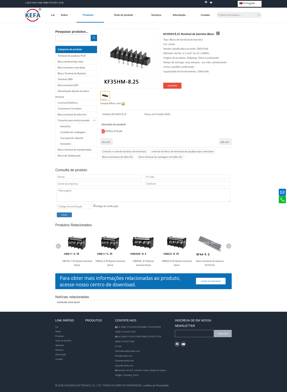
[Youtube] (211, 3)
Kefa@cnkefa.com (123, 356)
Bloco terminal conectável (71, 67)
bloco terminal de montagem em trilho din (160, 157)
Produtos (59, 336)
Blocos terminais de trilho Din (117, 157)
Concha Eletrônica (67, 103)
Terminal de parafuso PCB (72, 56)
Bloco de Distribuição (69, 155)
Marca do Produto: (154, 114)
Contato (59, 359)
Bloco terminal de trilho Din (72, 114)
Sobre (58, 331)
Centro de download (210, 281)
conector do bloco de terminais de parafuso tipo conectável (182, 151)
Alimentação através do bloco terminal (72, 94)
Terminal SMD (65, 79)
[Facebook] (206, 3)
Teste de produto (63, 340)
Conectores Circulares (69, 108)
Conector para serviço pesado (74, 120)
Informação (60, 354)
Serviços (59, 350)
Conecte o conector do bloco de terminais (124, 151)
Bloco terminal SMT (68, 85)
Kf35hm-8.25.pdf (113, 131)
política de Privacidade (157, 385)
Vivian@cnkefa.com (124, 360)
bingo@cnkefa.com (124, 365)
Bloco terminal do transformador (74, 149)
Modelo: (107, 114)
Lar (56, 327)
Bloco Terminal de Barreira (72, 73)
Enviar (64, 214)
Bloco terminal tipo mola (70, 61)
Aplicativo (59, 345)
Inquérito (172, 85)
